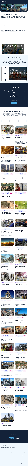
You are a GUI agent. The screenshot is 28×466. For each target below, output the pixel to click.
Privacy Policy (21, 463)
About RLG (23, 452)
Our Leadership (14, 102)
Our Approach (24, 454)
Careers (11, 457)
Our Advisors (24, 458)
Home (11, 452)
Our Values (23, 455)
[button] (26, 1)
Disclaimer (25, 463)
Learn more (11, 438)
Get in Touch (11, 458)
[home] (5, 1)
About (11, 454)
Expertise (11, 455)
